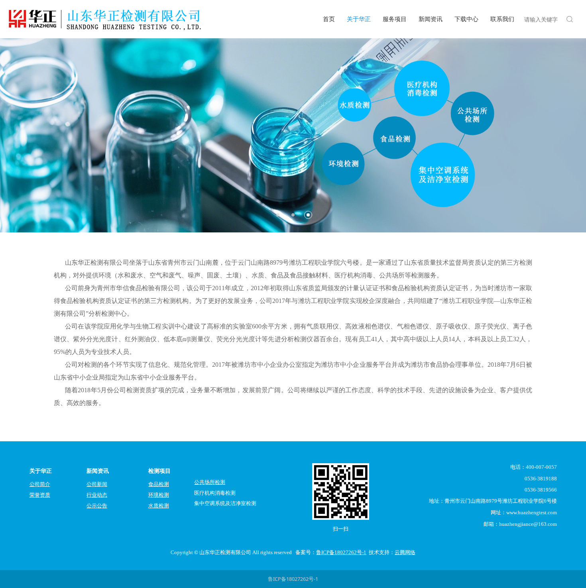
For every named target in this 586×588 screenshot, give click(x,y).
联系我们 (502, 19)
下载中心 (466, 19)
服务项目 (395, 19)
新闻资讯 (430, 19)
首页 (329, 19)
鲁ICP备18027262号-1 (293, 578)
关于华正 (359, 19)
